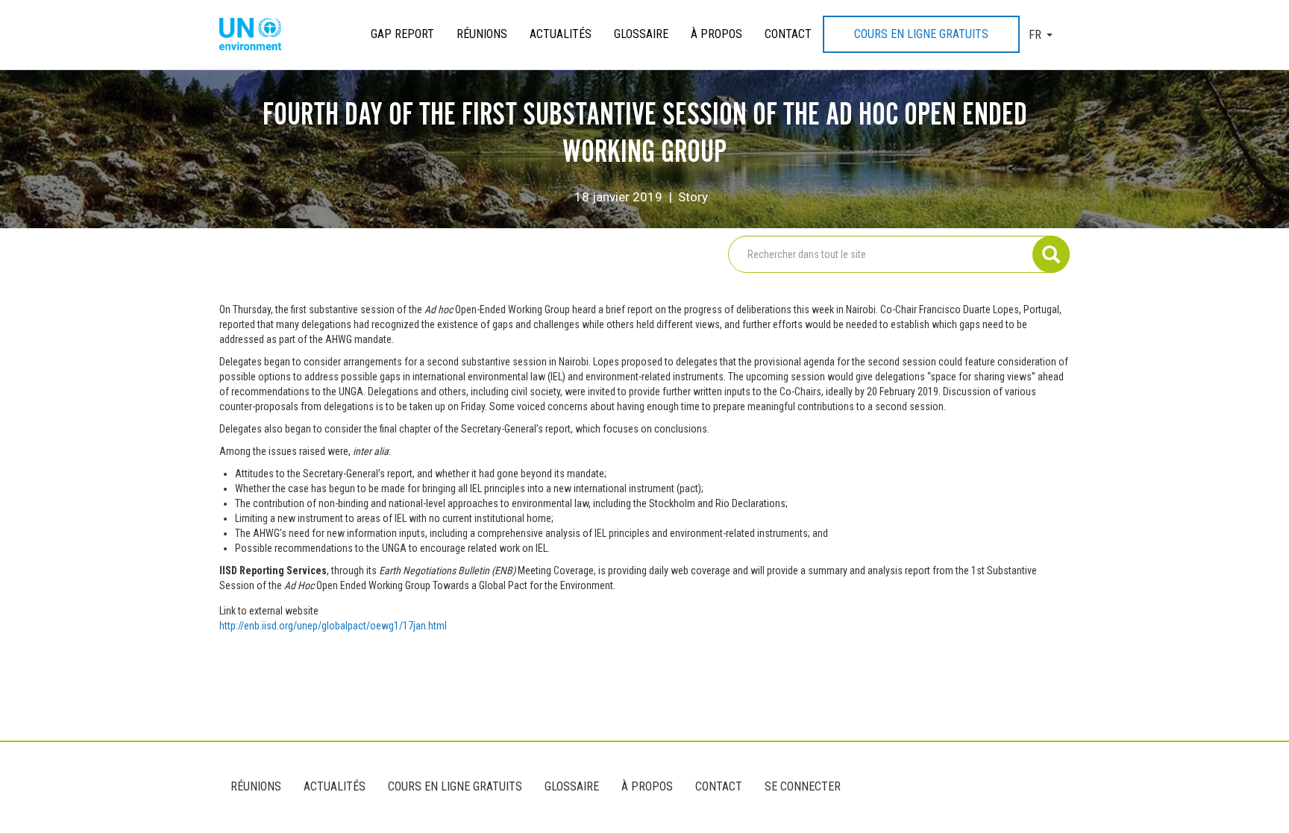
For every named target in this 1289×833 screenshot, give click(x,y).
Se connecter (803, 786)
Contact (788, 34)
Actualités (561, 34)
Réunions (482, 34)
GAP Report (402, 34)
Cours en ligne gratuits (921, 34)
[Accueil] (255, 35)
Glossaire (641, 34)
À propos (716, 34)
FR (1035, 35)
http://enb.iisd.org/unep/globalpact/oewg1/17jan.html (333, 626)
